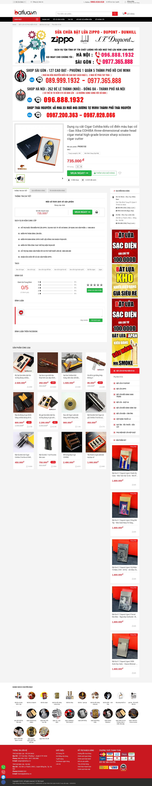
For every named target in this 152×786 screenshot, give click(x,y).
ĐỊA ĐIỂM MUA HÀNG (38, 190)
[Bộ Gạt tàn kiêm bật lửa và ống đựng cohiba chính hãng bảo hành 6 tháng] (23, 362)
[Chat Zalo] (3, 777)
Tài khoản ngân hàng (57, 190)
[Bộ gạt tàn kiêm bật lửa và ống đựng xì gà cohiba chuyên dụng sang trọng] (47, 402)
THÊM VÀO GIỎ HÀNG (105, 173)
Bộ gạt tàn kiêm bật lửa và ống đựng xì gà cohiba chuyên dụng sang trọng (47, 416)
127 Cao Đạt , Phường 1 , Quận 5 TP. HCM (33, 756)
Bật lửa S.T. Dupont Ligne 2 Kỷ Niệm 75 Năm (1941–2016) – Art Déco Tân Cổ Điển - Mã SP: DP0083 (124, 568)
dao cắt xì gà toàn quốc (77, 269)
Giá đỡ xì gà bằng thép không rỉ (94, 376)
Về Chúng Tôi (60, 753)
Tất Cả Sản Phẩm (58, 19)
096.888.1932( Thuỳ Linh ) (126, 223)
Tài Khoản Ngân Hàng (63, 761)
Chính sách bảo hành (84, 759)
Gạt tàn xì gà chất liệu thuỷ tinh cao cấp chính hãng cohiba (47, 376)
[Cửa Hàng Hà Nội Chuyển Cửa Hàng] (76, 93)
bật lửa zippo (91, 269)
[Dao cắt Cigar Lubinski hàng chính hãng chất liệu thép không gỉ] (72, 402)
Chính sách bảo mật (84, 769)
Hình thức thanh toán (84, 767)
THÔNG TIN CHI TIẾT (20, 191)
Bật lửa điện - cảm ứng (124, 413)
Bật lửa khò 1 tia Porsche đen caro (47, 456)
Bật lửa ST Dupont (123, 383)
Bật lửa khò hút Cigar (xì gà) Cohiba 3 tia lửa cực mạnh (95, 416)
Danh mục (18, 19)
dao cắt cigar (20, 269)
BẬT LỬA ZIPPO (121, 389)
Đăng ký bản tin (37, 2)
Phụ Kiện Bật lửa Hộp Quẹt (126, 432)
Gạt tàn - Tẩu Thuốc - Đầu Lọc (125, 426)
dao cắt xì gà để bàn (45, 269)
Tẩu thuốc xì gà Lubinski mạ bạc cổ (95, 456)
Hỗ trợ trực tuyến (113, 2)
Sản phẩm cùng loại (21, 347)
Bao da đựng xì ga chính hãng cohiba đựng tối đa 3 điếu (23, 416)
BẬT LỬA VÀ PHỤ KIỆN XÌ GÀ (125, 371)
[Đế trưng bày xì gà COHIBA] (72, 442)
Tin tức (70, 19)
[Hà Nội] (3, 767)
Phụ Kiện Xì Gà (118, 377)
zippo (100, 269)
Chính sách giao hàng (84, 756)
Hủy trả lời (84, 320)
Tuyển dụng (59, 759)
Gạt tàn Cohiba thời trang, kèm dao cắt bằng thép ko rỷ (71, 376)
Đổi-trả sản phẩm (83, 761)
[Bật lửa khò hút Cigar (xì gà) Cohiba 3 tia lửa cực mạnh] (96, 402)
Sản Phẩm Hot (121, 440)
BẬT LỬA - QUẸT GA (122, 402)
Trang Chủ (46, 19)
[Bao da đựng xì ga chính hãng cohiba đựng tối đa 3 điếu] (23, 402)
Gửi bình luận (95, 320)
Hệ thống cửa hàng (62, 756)
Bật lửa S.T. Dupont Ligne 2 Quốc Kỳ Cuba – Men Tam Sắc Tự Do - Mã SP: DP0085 (124, 474)
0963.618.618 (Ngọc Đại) (126, 211)
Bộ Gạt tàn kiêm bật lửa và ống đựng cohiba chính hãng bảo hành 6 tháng (23, 376)
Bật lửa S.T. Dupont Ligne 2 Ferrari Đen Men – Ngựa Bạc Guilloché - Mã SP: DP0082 (124, 615)
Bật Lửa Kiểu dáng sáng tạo (126, 408)
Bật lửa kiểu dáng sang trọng (125, 395)
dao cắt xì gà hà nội (60, 269)
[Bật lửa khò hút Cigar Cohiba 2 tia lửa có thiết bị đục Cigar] (23, 442)
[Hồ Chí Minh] (3, 772)
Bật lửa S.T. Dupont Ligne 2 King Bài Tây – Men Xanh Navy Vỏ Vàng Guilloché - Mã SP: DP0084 (124, 521)
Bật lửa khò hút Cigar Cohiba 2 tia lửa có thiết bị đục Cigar (23, 456)
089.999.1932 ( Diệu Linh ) (126, 208)
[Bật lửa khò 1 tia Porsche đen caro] (47, 442)
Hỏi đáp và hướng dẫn (84, 19)
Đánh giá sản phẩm (94, 290)
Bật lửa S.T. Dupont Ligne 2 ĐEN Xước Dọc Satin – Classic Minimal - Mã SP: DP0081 (124, 662)
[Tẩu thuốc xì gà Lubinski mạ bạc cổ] (96, 442)
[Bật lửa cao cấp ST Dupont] (125, 315)
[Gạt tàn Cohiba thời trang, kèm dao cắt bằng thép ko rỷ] (72, 362)
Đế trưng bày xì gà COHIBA (69, 456)
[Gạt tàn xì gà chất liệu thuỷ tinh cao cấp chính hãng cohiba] (47, 362)
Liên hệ (58, 764)
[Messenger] (3, 782)
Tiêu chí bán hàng (83, 764)
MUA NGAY (78, 173)
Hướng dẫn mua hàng (84, 753)
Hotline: (94, 2)
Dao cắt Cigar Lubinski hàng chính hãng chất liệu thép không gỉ (70, 416)
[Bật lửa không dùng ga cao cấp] (125, 246)
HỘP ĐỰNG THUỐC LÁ (123, 419)
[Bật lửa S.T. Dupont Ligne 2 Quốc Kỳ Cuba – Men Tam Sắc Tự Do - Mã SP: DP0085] (125, 458)
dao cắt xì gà (31, 269)
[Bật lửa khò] (125, 281)
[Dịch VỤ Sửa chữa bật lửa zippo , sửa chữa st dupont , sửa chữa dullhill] (76, 46)
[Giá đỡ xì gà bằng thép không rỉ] (96, 362)
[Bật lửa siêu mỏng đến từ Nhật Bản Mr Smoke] (125, 349)
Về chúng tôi (99, 19)
